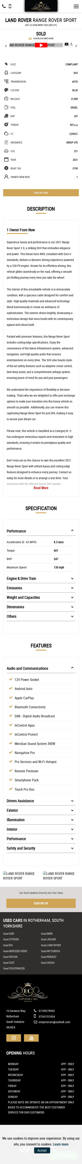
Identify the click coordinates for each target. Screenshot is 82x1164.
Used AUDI (8, 933)
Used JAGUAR (48, 939)
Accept (42, 1150)
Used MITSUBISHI (50, 951)
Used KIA (8, 945)
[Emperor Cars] (41, 6)
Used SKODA (47, 963)
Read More (41, 487)
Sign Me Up (41, 903)
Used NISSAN (10, 957)
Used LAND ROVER (51, 945)
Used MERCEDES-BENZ (15, 951)
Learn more (61, 1144)
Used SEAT (9, 963)
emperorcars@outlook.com (54, 1022)
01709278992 (46, 1011)
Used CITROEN (11, 939)
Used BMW (47, 933)
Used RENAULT (49, 957)
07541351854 (46, 1016)
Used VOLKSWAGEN (14, 968)
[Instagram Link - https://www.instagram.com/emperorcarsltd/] (13, 1038)
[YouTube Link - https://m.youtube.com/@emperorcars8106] (31, 1038)
